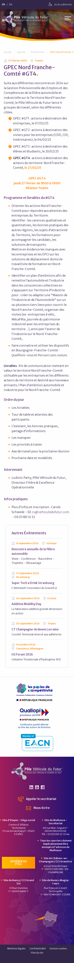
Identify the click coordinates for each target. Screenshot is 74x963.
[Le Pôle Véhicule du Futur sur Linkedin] (31, 787)
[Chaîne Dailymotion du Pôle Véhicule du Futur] (43, 787)
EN (10, 4)
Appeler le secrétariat (40, 799)
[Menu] (68, 19)
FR (3, 4)
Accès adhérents (63, 4)
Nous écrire (41, 808)
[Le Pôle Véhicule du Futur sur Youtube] (37, 787)
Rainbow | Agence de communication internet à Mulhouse (37, 959)
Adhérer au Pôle (18, 863)
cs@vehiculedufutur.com (50, 512)
